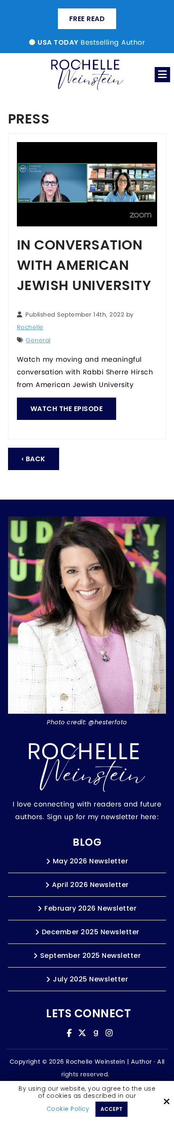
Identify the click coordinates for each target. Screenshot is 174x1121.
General (38, 341)
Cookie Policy (68, 1109)
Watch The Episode (66, 409)
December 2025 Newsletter (90, 932)
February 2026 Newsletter (90, 908)
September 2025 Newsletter (90, 956)
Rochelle (30, 328)
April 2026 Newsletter (90, 885)
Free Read (87, 19)
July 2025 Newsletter (90, 979)
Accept (111, 1109)
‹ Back (34, 459)
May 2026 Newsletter (90, 861)
